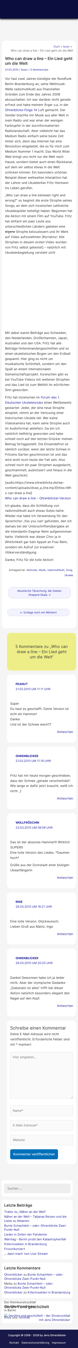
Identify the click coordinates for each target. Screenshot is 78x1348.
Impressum (59, 1342)
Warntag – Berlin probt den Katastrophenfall (35, 1239)
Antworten (65, 732)
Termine (24, 1317)
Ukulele (68, 575)
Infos (7, 1317)
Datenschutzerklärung (35, 1342)
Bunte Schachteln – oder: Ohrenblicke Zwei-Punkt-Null (33, 1276)
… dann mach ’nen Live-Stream (26, 1254)
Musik (42, 570)
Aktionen (32, 570)
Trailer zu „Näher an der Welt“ (25, 1212)
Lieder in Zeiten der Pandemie (25, 1234)
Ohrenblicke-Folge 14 (21, 110)
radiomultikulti (55, 570)
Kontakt (14, 1342)
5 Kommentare (39, 69)
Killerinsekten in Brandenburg (25, 1244)
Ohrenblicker (27, 756)
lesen (24, 69)
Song (69, 570)
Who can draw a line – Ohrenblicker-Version (38, 498)
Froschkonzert (14, 1249)
